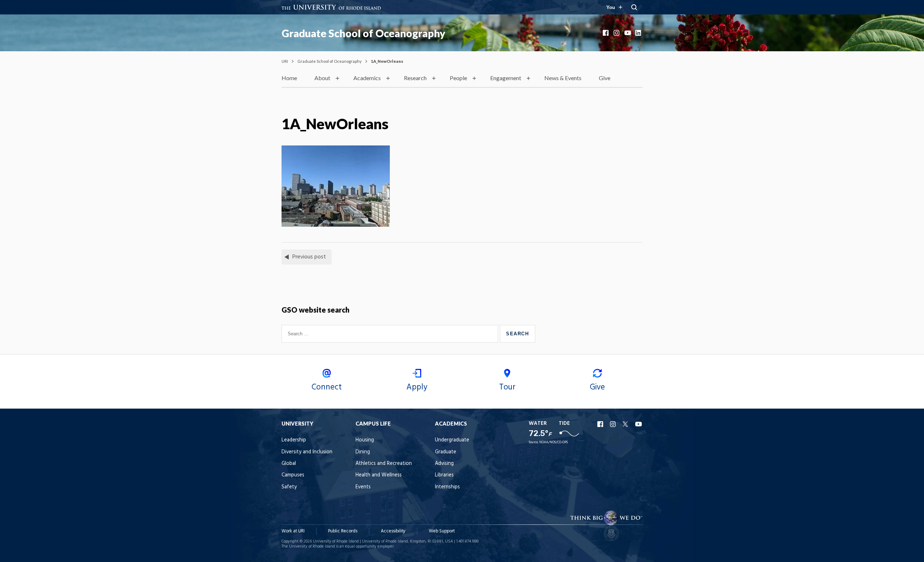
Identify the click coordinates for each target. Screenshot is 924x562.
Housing (365, 440)
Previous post (309, 257)
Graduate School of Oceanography (363, 33)
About (322, 77)
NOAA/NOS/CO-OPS (553, 442)
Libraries (444, 475)
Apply (416, 387)
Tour (507, 387)
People (458, 77)
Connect (326, 387)
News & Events (562, 77)
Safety (289, 487)
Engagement (505, 77)
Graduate (445, 452)
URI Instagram (613, 424)
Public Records (342, 531)
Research (415, 77)
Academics (367, 77)
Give (604, 77)
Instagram (617, 33)
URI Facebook (601, 424)
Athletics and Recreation (384, 463)
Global (289, 463)
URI (285, 61)
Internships (447, 487)
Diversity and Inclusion (307, 452)
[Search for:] (391, 333)
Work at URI (293, 531)
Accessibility (393, 531)
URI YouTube (638, 424)
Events (363, 487)
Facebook (606, 33)
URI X (626, 424)
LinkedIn (638, 33)
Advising (444, 463)
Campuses (293, 475)
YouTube (628, 33)
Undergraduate (452, 440)
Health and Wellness (379, 475)
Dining (363, 452)
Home (289, 77)
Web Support (442, 531)
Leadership (294, 440)
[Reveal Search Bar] (634, 7)
